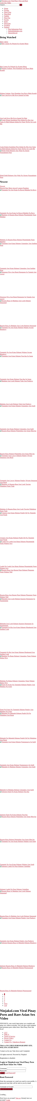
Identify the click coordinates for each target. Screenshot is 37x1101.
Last (5, 1005)
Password (3, 1071)
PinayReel (7, 14)
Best (6, 188)
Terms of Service (9, 1036)
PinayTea (7, 18)
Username (3, 1068)
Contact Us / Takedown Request (14, 1042)
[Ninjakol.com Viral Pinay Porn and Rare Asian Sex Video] (15, 3)
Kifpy (6, 22)
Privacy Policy (9, 1038)
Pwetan (6, 10)
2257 (5, 1033)
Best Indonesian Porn (15, 29)
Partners (6, 27)
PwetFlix (7, 25)
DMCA (6, 1034)
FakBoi (6, 16)
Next (5, 1004)
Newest (2, 186)
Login (2, 1073)
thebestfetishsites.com (15, 31)
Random (26, 188)
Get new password (6, 1089)
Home (6, 8)
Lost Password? (10, 1073)
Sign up (18, 1098)
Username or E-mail (6, 1087)
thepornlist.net (12, 33)
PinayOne (7, 23)
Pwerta (6, 20)
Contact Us (7, 1040)
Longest (20, 188)
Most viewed (13, 188)
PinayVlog (7, 12)
